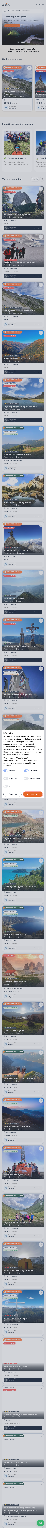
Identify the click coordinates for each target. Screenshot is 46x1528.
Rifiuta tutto (12, 794)
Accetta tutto (33, 794)
